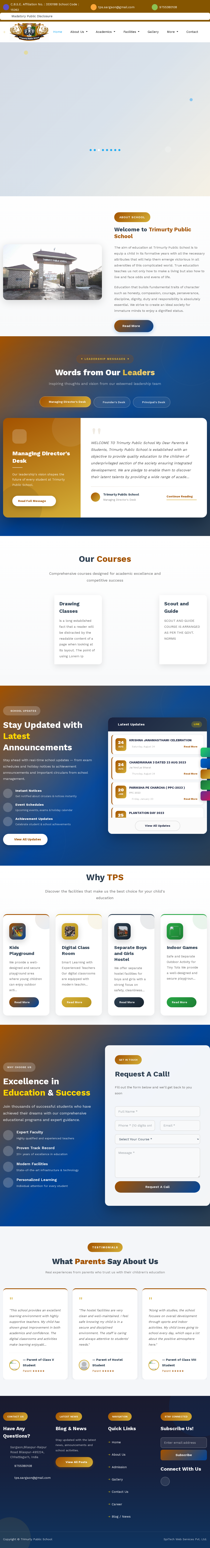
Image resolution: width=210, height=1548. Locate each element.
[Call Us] (205, 763)
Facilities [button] (130, 32)
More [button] (171, 32)
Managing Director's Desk (67, 401)
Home (57, 32)
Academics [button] (104, 32)
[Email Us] (205, 774)
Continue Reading (180, 496)
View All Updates (27, 839)
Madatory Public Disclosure (31, 16)
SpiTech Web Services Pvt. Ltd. (185, 1539)
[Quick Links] (205, 785)
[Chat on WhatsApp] (205, 752)
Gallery (153, 32)
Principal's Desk (153, 402)
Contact (192, 32)
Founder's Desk (114, 402)
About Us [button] (77, 32)
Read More (131, 326)
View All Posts (76, 1462)
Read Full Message (32, 501)
